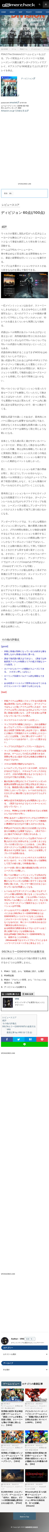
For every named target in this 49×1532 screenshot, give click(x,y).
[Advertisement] (24, 132)
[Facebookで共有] (7, 1039)
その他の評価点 (9, 1023)
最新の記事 (29, 994)
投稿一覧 (29, 1339)
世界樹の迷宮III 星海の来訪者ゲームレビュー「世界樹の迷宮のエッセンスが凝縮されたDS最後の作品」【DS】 (36, 1458)
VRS (17, 999)
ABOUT (12, 12)
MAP (20, 12)
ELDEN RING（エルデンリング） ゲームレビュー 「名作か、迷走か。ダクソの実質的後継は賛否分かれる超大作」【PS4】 (12, 1497)
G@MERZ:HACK (31, 1527)
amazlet (13, 102)
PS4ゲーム (20, 42)
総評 (4, 1020)
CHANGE (39, 12)
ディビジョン (29, 42)
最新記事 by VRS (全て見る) (19, 1032)
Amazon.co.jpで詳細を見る (13, 110)
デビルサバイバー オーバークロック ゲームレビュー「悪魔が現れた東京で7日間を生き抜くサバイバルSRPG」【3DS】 (36, 1417)
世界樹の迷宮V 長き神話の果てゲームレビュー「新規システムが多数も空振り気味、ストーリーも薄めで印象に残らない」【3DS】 (12, 1418)
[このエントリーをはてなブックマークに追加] (30, 1039)
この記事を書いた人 (12, 994)
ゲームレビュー (29, 40)
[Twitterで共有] (19, 1039)
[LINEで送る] (24, 1044)
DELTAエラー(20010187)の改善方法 (19, 1026)
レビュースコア (9, 1017)
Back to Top (24, 1517)
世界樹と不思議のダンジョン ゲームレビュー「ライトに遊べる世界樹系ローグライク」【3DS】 (12, 1457)
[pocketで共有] (42, 1039)
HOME (3, 12)
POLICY (29, 12)
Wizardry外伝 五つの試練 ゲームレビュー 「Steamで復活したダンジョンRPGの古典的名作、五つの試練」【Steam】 (36, 1499)
